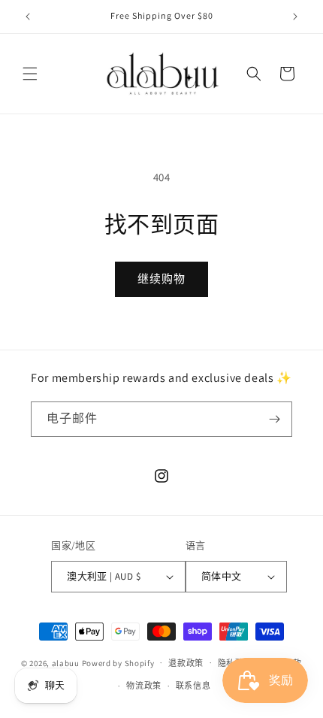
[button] (30, 73)
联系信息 (193, 685)
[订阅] (274, 419)
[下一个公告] (295, 16)
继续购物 (161, 278)
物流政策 (144, 685)
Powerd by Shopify (118, 662)
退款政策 (186, 663)
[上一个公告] (27, 16)
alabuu (66, 662)
